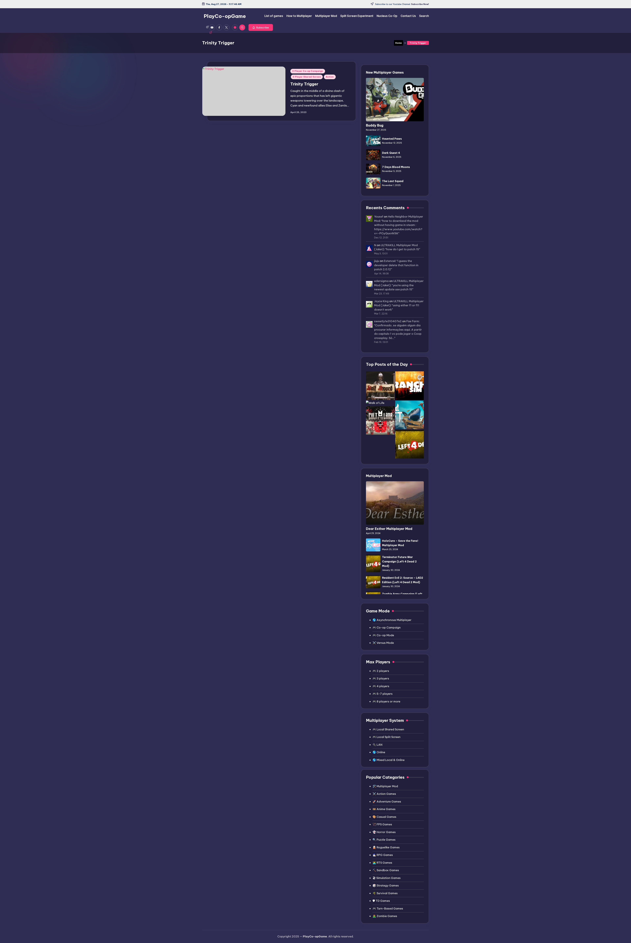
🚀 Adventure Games (387, 801)
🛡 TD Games (381, 901)
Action (330, 77)
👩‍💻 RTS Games (382, 862)
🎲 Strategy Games (386, 885)
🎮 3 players (381, 678)
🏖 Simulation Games (387, 878)
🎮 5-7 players (383, 694)
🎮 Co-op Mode (383, 635)
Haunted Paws (392, 138)
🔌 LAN (377, 744)
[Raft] (409, 415)
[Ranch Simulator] (409, 385)
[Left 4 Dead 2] (409, 444)
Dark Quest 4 (391, 152)
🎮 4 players (381, 686)
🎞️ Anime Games (384, 809)
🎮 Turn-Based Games (388, 908)
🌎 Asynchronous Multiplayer (392, 620)
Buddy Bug (374, 125)
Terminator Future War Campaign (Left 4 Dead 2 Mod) (399, 561)
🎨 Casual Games (384, 817)
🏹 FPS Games (382, 824)
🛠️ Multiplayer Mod (385, 786)
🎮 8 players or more (386, 701)
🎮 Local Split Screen (386, 737)
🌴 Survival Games (385, 893)
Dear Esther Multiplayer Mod (389, 529)
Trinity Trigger (304, 83)
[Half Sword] (380, 385)
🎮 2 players (381, 671)
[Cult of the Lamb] (380, 420)
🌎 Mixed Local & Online (389, 760)
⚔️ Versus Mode (383, 643)
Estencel (389, 261)
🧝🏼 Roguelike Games (386, 847)
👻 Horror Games (384, 832)
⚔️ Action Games (384, 794)
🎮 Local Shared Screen (388, 729)
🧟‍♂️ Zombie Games (385, 916)
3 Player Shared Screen (307, 77)
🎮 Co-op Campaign (387, 627)
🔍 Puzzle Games (384, 839)
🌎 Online (379, 752)
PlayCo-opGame (225, 16)
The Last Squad (392, 181)
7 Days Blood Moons (396, 167)
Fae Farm (412, 321)
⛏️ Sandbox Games (386, 870)
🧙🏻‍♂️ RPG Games (383, 855)
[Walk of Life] (375, 403)
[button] (260, 27)
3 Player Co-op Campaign (307, 71)
